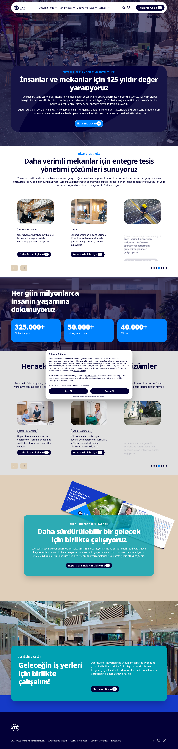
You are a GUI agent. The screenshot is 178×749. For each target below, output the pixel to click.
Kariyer (102, 7)
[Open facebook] (152, 740)
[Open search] (123, 7)
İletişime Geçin (148, 7)
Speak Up (116, 740)
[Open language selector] (131, 7)
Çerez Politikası (79, 740)
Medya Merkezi (85, 7)
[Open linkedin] (164, 740)
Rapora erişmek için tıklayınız (86, 565)
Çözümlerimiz (46, 7)
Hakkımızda (65, 7)
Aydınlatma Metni (57, 740)
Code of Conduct (99, 740)
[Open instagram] (158, 740)
